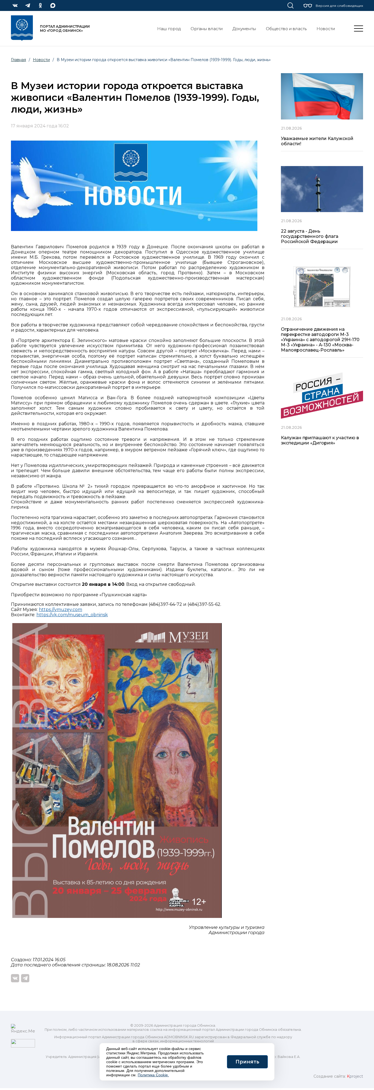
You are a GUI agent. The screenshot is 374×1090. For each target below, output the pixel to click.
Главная (18, 59)
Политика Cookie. (153, 1075)
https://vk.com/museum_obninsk (72, 614)
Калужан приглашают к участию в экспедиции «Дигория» (320, 440)
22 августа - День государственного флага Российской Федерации (309, 236)
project (355, 1076)
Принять (247, 1062)
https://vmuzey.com (60, 609)
